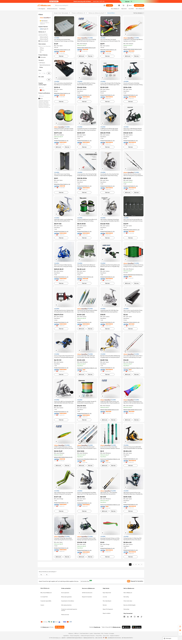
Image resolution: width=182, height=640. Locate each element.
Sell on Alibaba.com (128, 592)
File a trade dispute (107, 600)
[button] (104, 5)
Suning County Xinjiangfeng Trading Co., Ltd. (87, 368)
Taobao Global (97, 633)
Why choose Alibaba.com (46, 592)
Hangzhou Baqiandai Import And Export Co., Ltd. (133, 274)
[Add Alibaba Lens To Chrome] (59, 627)
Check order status (128, 600)
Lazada (91, 633)
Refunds (105, 605)
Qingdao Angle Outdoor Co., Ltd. (84, 95)
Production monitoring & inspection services (69, 610)
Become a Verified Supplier (130, 605)
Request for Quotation (87, 596)
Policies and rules (65, 614)
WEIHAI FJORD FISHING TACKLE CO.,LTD (86, 47)
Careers (42, 605)
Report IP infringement (108, 609)
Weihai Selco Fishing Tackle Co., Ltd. (62, 49)
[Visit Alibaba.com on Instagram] (135, 616)
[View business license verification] (104, 638)
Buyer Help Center (107, 592)
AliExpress (70, 633)
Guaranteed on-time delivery (67, 600)
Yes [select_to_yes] (41, 574)
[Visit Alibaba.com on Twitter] (131, 616)
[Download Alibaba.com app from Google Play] (136, 627)
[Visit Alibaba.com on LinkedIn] (128, 616)
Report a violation (106, 613)
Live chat (105, 596)
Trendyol (106, 633)
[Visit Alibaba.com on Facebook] (124, 616)
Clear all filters (111, 13)
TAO (102, 633)
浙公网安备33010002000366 (114, 637)
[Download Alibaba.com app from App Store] (126, 627)
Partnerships (126, 609)
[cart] (124, 5)
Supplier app (97, 627)
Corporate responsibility (46, 600)
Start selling (126, 596)
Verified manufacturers (87, 592)
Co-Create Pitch (44, 596)
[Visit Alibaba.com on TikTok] (141, 616)
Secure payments (65, 592)
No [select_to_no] (46, 574)
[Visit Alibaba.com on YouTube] (138, 616)
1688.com (76, 633)
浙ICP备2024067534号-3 (127, 637)
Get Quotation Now (85, 581)
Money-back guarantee (66, 596)
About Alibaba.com (45, 588)
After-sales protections (66, 605)
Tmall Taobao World (84, 633)
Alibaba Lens (45, 627)
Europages (111, 633)
